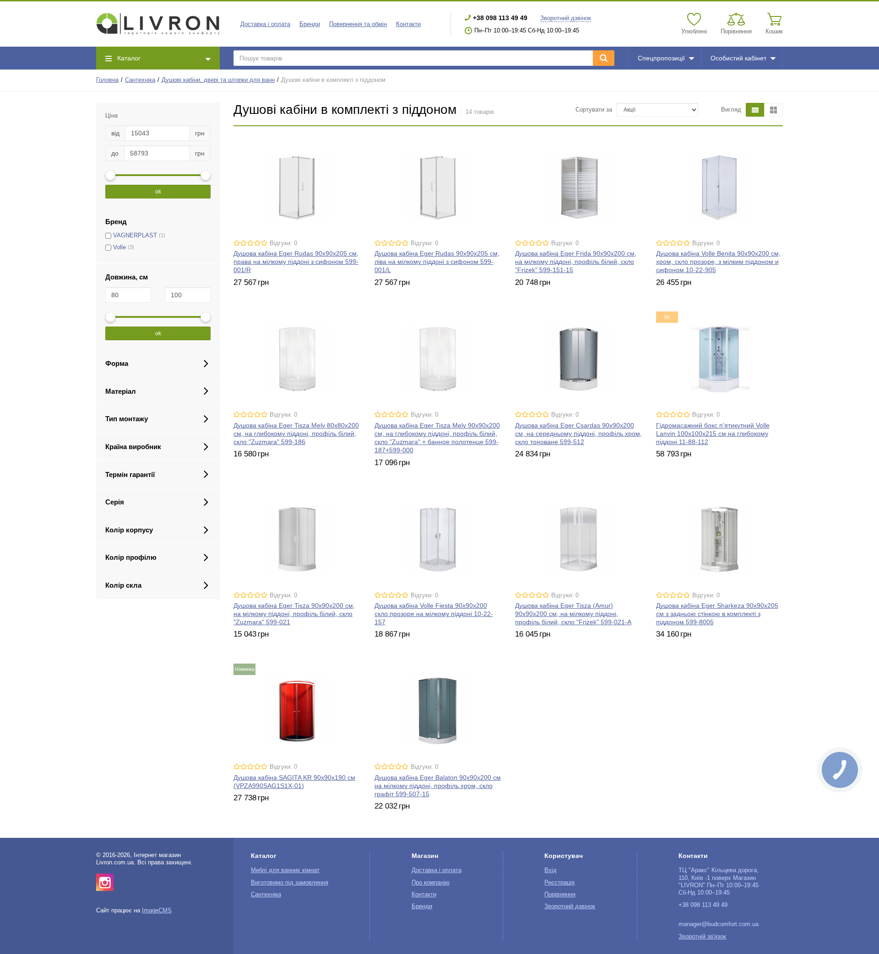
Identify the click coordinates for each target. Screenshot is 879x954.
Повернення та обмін (358, 24)
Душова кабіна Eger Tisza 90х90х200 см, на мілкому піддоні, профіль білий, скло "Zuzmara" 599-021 (294, 614)
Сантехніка (140, 80)
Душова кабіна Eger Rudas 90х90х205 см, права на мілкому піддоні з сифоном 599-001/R (295, 261)
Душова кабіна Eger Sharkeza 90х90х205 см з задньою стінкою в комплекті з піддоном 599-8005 (717, 614)
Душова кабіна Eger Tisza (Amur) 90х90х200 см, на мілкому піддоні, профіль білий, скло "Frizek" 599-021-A (573, 614)
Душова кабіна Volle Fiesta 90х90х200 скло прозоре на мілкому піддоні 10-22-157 (433, 614)
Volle (119, 247)
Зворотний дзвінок (565, 18)
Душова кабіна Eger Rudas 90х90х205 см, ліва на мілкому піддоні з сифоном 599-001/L (436, 261)
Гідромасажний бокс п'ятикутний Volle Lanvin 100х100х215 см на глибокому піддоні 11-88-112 (713, 433)
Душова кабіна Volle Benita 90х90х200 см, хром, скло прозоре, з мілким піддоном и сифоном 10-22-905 (718, 261)
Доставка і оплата (265, 24)
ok (158, 191)
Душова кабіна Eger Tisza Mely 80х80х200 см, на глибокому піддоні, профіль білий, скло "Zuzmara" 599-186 (296, 433)
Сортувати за (593, 110)
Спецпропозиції (661, 58)
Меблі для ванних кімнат (285, 870)
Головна (107, 80)
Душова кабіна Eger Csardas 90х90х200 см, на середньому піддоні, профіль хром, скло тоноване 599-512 (578, 433)
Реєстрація (559, 882)
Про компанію (431, 882)
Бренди (309, 24)
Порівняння (559, 894)
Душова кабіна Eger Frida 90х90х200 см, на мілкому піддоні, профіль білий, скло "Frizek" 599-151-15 (575, 261)
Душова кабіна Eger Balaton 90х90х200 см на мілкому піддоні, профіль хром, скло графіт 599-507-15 (437, 786)
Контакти (408, 24)
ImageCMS (157, 910)
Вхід (550, 870)
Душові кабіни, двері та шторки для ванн (218, 80)
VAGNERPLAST (135, 235)
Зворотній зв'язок (702, 936)
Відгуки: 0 (283, 243)
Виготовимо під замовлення (289, 882)
